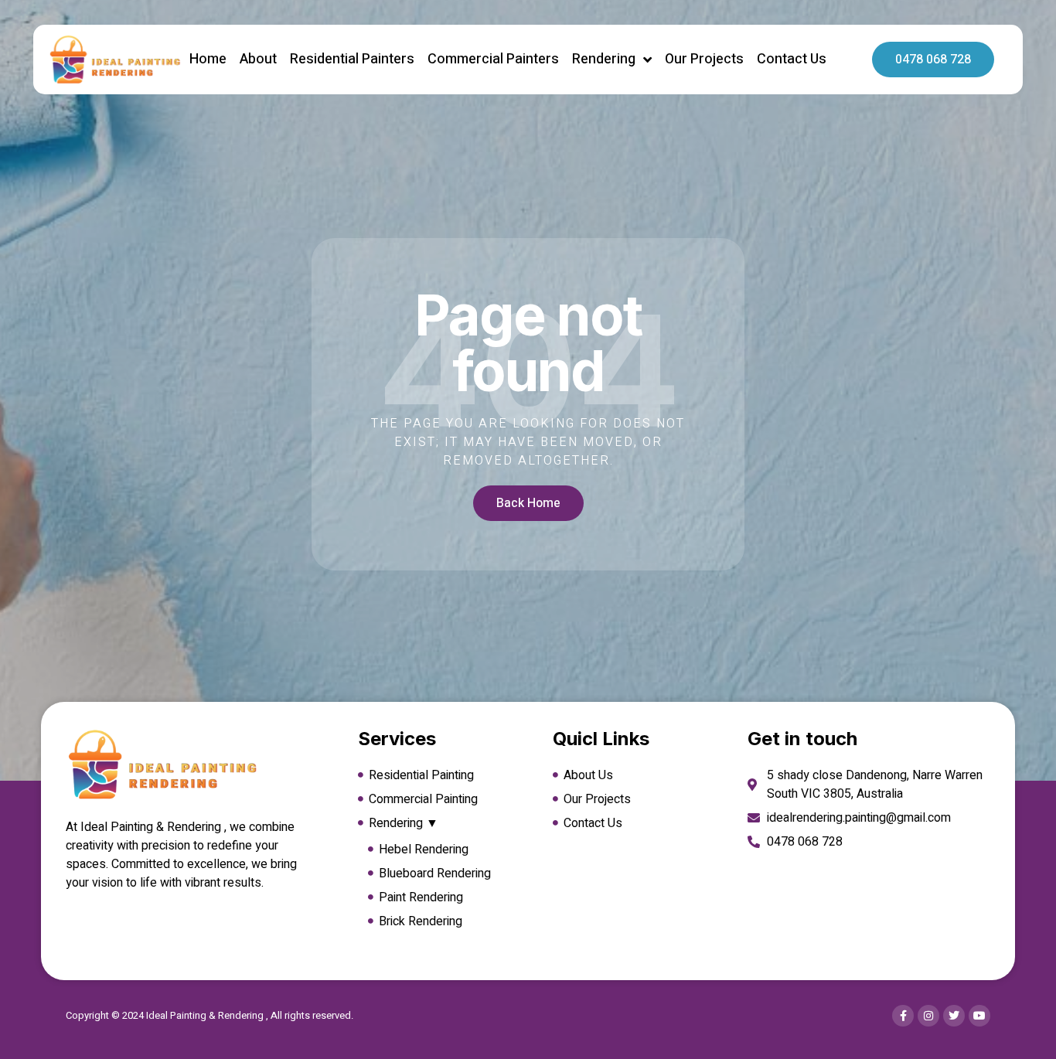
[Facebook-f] (903, 1016)
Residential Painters (352, 59)
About (258, 59)
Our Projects (704, 59)
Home (208, 59)
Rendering (603, 59)
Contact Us (791, 59)
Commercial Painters (493, 59)
